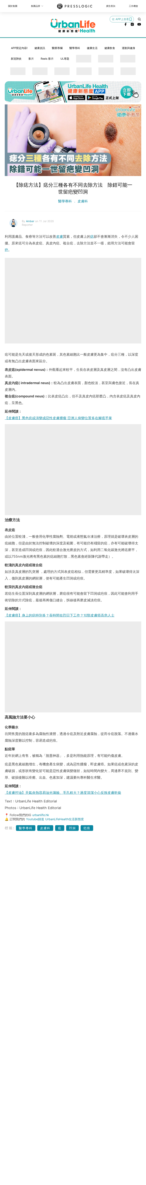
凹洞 (72, 828)
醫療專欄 (57, 48)
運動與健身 (128, 48)
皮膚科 (82, 201)
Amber (30, 221)
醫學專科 (74, 48)
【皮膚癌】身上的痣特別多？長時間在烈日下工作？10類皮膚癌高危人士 (59, 615)
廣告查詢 (110, 6)
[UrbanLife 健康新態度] (73, 25)
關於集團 (12, 6)
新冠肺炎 (16, 58)
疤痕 (86, 828)
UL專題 (64, 58)
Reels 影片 (47, 58)
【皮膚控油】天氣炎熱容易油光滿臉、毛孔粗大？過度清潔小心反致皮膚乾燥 (63, 793)
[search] (139, 19)
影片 (31, 58)
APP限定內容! (19, 48)
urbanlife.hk (40, 815)
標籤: (10, 828)
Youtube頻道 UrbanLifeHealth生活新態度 (55, 819)
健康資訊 (39, 48)
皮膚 (59, 236)
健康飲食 (109, 48)
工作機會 (133, 6)
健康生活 (92, 48)
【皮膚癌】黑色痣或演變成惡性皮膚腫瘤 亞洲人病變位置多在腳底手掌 (58, 418)
